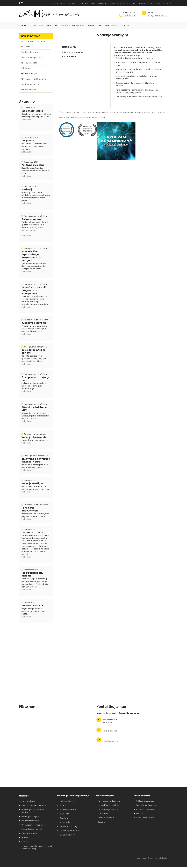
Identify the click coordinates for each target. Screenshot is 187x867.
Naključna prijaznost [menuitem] (99, 3)
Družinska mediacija (30, 820)
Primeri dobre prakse (145, 809)
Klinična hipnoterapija (69, 830)
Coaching (64, 818)
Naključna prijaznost (145, 801)
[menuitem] (25, 25)
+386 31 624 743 (110, 731)
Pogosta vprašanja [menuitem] (117, 3)
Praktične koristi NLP (68, 801)
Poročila (24, 841)
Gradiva (24, 837)
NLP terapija (65, 822)
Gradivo (101, 822)
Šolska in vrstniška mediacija (34, 805)
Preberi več (26, 119)
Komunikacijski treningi (31, 829)
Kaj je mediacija (28, 801)
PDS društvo (103, 813)
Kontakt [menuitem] (166, 3)
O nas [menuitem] (62, 3)
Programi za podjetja (69, 826)
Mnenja (139, 813)
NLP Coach (64, 814)
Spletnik (163, 858)
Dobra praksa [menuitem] (83, 3)
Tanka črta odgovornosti (147, 805)
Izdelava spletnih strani (142, 858)
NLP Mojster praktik (68, 809)
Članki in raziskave (29, 833)
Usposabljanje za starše (108, 809)
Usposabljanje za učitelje (109, 805)
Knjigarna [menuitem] (131, 3)
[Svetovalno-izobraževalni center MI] (31, 14)
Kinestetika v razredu (145, 818)
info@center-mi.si (157, 15)
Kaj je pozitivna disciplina (109, 801)
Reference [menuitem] (71, 3)
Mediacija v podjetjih (30, 816)
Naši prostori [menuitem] (142, 3)
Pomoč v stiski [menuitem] (155, 3)
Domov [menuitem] (55, 3)
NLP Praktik (64, 805)
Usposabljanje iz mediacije (33, 825)
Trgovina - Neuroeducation (32, 228)
